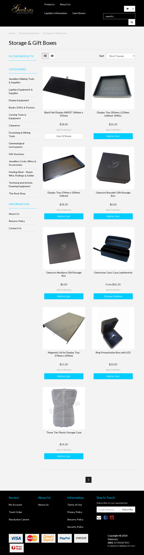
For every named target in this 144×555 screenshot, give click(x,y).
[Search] (131, 22)
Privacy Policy (74, 512)
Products (49, 4)
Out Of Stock (63, 136)
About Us (65, 4)
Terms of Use (74, 504)
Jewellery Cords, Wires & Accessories (22, 163)
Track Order (15, 512)
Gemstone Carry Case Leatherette (113, 272)
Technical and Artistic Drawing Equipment (21, 184)
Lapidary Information (55, 13)
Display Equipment (29, 33)
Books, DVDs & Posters (22, 107)
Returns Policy (17, 221)
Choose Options (113, 296)
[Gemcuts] (22, 8)
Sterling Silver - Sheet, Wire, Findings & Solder (21, 173)
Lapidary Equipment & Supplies (21, 91)
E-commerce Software (117, 546)
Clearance (14, 125)
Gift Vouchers (16, 154)
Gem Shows (79, 13)
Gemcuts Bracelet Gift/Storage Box (113, 194)
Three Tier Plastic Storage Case (63, 432)
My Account (15, 504)
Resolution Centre (19, 519)
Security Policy (75, 526)
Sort (101, 55)
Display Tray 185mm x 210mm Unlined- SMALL (113, 114)
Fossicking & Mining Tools (19, 134)
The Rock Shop (17, 193)
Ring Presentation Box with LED (113, 352)
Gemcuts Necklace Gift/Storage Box (63, 274)
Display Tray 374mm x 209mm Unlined (64, 194)
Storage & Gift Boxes (54, 33)
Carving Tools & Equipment (17, 116)
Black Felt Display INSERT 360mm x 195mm (63, 114)
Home (12, 33)
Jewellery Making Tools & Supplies (21, 80)
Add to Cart (113, 136)
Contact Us (15, 228)
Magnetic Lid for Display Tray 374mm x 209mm (64, 354)
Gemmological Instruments (16, 145)
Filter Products (21, 56)
